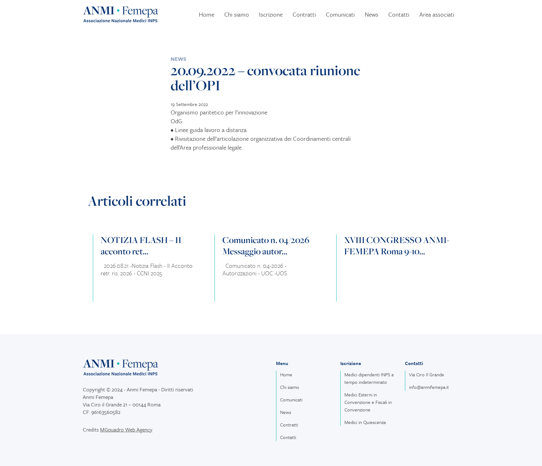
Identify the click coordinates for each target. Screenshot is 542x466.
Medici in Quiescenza (365, 422)
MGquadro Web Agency (126, 429)
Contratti (304, 14)
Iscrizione (271, 14)
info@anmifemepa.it (429, 387)
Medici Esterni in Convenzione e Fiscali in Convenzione (368, 402)
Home (206, 14)
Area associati (436, 14)
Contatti (398, 14)
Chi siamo (236, 14)
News (371, 14)
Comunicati (340, 14)
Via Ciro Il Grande (426, 374)
